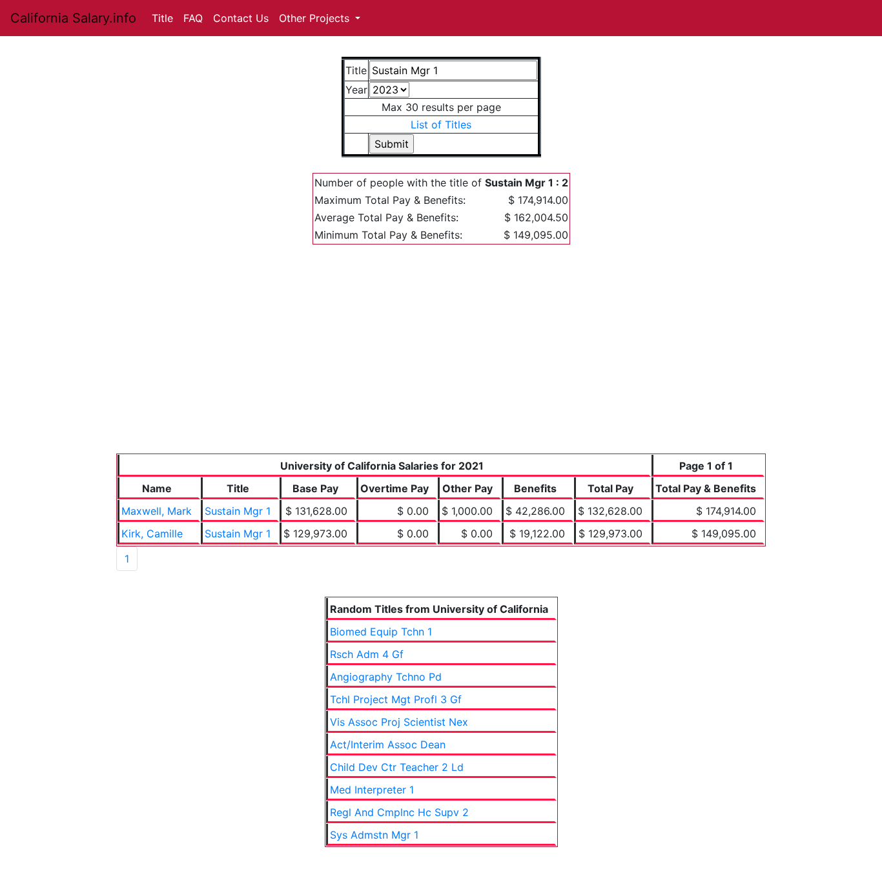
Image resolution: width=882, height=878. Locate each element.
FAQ (193, 18)
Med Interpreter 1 (372, 789)
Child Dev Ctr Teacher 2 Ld (397, 767)
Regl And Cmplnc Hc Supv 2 (399, 812)
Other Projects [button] (316, 18)
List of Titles (441, 124)
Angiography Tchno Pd (386, 676)
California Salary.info (73, 18)
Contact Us (241, 18)
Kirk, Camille (152, 533)
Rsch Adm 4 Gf (367, 654)
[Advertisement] (441, 356)
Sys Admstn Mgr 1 (374, 834)
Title (162, 18)
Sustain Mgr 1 (238, 510)
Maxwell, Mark (156, 510)
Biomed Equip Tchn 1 (381, 631)
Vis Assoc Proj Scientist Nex (399, 721)
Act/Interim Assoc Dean (388, 744)
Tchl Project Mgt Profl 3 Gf (396, 699)
